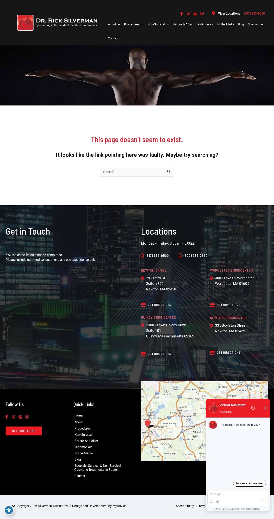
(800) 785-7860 (196, 255)
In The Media (83, 453)
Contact (79, 476)
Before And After (86, 441)
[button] (24, 431)
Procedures (82, 428)
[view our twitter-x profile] (188, 13)
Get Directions (159, 353)
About (78, 422)
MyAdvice (119, 506)
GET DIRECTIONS (159, 304)
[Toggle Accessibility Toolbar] (9, 510)
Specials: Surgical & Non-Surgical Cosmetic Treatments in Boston (97, 468)
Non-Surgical (83, 435)
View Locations (229, 13)
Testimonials (83, 447)
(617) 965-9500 (157, 255)
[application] (118, 24)
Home (78, 416)
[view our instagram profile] (202, 13)
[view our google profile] (195, 13)
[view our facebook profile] (182, 13)
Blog (77, 459)
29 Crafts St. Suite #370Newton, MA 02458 (161, 283)
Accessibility (185, 506)
